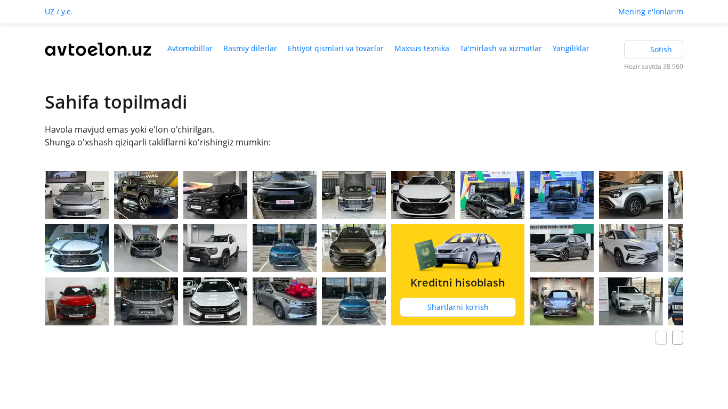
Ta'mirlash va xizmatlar (501, 48)
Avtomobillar (190, 48)
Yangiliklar (571, 48)
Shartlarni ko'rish (458, 307)
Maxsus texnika (421, 48)
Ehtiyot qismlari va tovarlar (336, 48)
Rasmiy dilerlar (250, 48)
